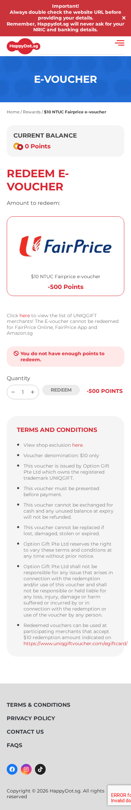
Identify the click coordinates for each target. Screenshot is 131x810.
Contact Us (25, 732)
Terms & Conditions (38, 705)
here (24, 315)
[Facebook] (12, 769)
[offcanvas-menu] (119, 43)
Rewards (32, 111)
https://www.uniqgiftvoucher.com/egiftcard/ (76, 643)
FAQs (14, 745)
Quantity (18, 378)
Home (13, 111)
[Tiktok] (40, 769)
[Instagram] (26, 769)
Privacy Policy (31, 718)
